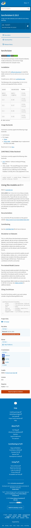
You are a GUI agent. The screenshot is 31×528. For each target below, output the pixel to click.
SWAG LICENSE (19, 283)
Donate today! (15, 489)
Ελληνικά (14, 516)
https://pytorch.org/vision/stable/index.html (17, 220)
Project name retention (15, 418)
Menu (25, 3)
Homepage (6, 322)
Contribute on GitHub (14, 450)
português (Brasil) (26, 515)
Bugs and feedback (16, 448)
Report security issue (15, 468)
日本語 (19, 515)
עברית (17, 517)
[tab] (15, 35)
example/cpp (9, 190)
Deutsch (19, 516)
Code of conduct (15, 470)
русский (13, 517)
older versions (6, 120)
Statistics (15, 434)
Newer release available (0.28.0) (11, 334)
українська (8, 516)
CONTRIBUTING (9, 229)
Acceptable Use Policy (15, 474)
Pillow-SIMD (7, 141)
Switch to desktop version (15, 508)
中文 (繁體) (7, 517)
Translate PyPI (15, 452)
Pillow (5, 139)
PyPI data (4, 329)
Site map (15, 500)
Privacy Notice (15, 472)
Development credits (14, 456)
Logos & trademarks (15, 436)
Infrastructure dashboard (14, 432)
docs (13, 147)
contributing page (20, 79)
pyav (3, 162)
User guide (15, 416)
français (15, 515)
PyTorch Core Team (10, 373)
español (10, 515)
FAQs (15, 420)
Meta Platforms (8, 345)
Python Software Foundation (16, 498)
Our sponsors (15, 438)
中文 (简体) (25, 516)
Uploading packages (15, 414)
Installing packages (15, 412)
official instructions (16, 72)
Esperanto (22, 517)
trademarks (12, 493)
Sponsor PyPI (15, 454)
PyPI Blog (14, 430)
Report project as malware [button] (15, 392)
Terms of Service (15, 466)
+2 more (4, 365)
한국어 (27, 517)
